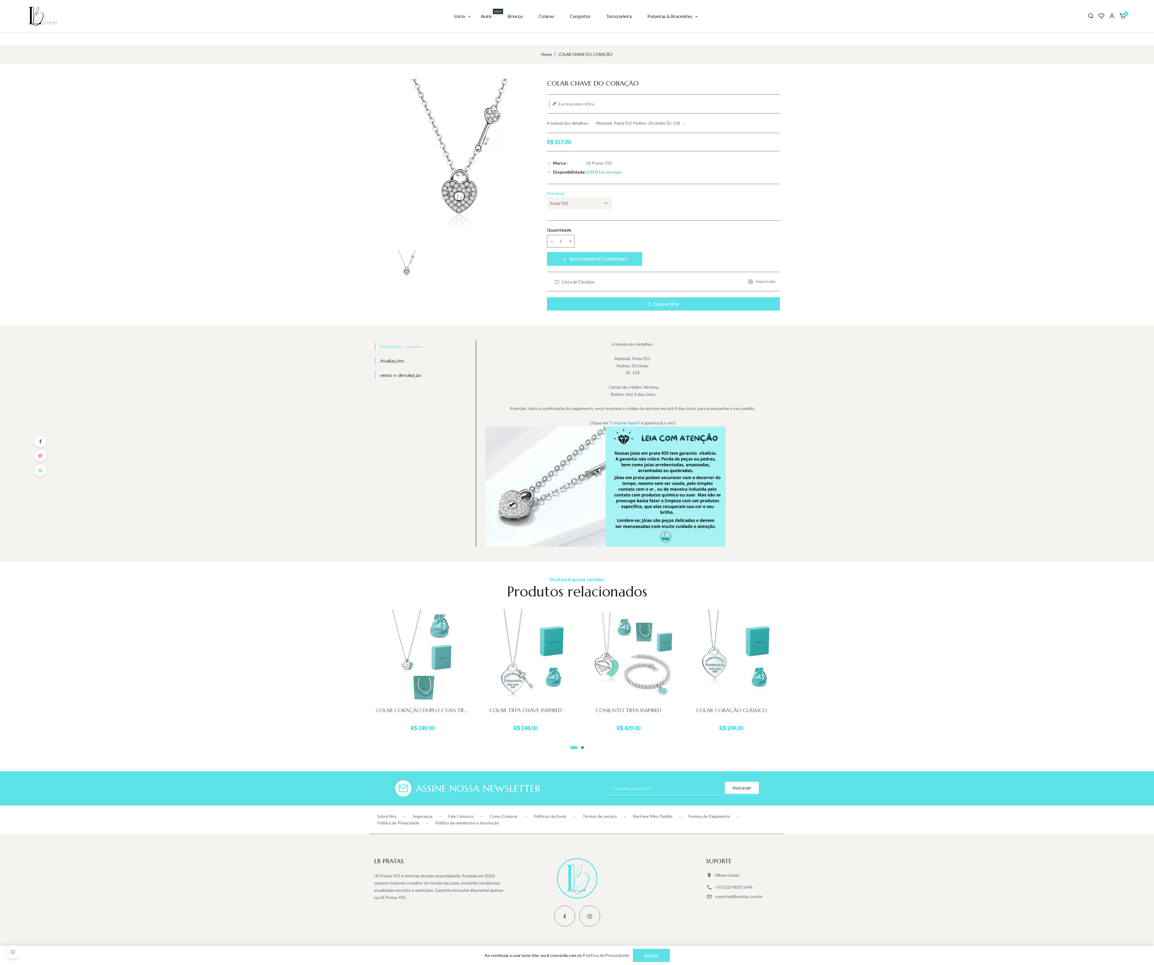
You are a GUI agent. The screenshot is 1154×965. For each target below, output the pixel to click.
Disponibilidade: (569, 171)
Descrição (391, 346)
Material (555, 193)
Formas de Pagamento (709, 816)
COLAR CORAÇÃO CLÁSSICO (731, 710)
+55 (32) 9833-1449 (734, 887)
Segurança (422, 816)
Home (546, 54)
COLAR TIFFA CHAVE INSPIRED (525, 710)
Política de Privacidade (398, 822)
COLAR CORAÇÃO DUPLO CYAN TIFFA (423, 710)
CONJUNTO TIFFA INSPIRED (628, 710)
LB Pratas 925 (599, 162)
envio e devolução (400, 375)
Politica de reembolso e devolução (467, 822)
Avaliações (392, 361)
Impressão (765, 281)
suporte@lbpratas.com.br (739, 896)
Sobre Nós (387, 816)
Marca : (560, 162)
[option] (406, 265)
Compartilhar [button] (666, 304)
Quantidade (559, 229)
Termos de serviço (599, 816)
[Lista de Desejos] (1101, 16)
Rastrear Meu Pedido (653, 816)
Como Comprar (504, 816)
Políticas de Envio (550, 816)
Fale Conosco (461, 816)
